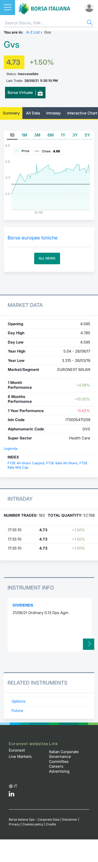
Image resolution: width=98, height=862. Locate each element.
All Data (33, 113)
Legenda (10, 448)
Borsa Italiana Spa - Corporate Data (34, 819)
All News (47, 258)
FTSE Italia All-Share (61, 463)
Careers (56, 766)
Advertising (59, 771)
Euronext (17, 750)
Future (17, 710)
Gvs (11, 44)
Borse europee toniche (33, 238)
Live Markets (20, 756)
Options (18, 701)
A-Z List (33, 32)
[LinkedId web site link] (11, 795)
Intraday (53, 113)
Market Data (25, 305)
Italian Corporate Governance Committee (64, 756)
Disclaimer (69, 819)
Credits (51, 824)
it (15, 786)
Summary (11, 113)
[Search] (89, 23)
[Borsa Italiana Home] (44, 7)
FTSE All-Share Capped (26, 463)
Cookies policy (32, 824)
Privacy (14, 824)
